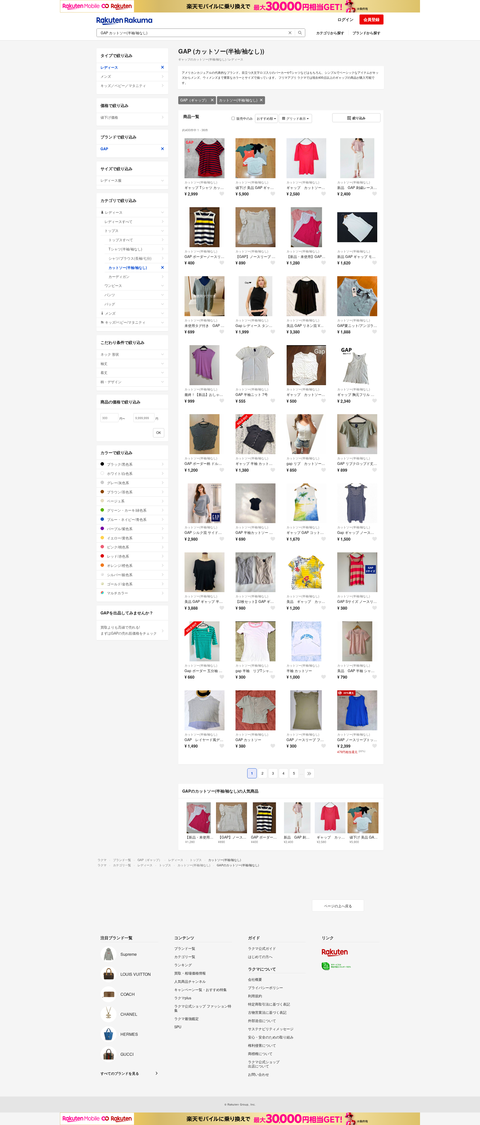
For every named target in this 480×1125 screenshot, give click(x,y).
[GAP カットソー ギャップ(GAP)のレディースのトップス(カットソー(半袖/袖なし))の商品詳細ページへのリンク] (256, 710)
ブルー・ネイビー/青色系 (126, 519)
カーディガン (119, 276)
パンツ (109, 294)
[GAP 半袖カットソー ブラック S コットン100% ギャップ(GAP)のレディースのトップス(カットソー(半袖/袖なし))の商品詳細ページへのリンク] (256, 503)
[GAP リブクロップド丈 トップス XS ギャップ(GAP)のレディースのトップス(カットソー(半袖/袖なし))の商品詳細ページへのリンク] (357, 434)
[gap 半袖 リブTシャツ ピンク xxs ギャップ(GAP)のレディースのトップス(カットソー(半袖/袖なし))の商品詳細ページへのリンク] (256, 641)
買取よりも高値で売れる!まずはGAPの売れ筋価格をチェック (128, 630)
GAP (104, 148)
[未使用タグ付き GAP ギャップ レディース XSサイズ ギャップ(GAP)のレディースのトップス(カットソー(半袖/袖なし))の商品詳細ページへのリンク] (204, 296)
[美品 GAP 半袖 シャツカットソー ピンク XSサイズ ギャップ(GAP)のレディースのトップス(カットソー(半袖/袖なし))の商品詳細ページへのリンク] (357, 641)
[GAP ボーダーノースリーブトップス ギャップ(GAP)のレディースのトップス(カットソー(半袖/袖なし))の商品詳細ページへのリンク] (204, 227)
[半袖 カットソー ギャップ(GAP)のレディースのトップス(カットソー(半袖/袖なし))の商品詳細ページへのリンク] (306, 641)
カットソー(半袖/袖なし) (238, 99)
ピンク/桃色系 (117, 546)
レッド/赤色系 (117, 556)
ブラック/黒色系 (119, 464)
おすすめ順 (265, 118)
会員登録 (372, 19)
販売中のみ (244, 118)
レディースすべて (118, 221)
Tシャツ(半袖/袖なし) (125, 248)
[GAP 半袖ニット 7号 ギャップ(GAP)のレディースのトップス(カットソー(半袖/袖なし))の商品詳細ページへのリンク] (256, 365)
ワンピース (113, 285)
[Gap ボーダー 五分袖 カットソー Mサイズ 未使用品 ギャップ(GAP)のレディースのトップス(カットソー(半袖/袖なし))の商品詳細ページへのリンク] (204, 641)
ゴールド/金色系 (119, 583)
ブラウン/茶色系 (119, 491)
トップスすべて (120, 239)
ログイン (346, 19)
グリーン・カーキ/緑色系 (126, 510)
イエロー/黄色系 (119, 537)
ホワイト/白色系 (119, 473)
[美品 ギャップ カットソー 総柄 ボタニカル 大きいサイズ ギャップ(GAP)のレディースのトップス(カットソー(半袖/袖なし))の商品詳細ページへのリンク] (306, 572)
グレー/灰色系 (117, 482)
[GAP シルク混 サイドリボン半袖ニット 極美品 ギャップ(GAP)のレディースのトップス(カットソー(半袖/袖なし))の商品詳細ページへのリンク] (204, 503)
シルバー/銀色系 (119, 574)
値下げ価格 (109, 117)
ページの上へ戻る (338, 905)
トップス (111, 230)
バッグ (109, 303)
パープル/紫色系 (119, 528)
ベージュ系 (115, 500)
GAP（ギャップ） (194, 99)
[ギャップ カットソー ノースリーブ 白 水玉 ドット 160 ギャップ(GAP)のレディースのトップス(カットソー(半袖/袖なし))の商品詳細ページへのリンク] (306, 365)
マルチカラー (117, 592)
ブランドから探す (366, 32)
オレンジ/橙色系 (119, 565)
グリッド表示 (296, 118)
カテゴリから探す (330, 32)
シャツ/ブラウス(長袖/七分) (130, 258)
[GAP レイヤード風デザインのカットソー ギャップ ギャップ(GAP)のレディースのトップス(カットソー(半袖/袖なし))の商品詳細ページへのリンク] (204, 710)
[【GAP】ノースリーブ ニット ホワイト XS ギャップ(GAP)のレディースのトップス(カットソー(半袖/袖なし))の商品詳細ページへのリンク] (256, 227)
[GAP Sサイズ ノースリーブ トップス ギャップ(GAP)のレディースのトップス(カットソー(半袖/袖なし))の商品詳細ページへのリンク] (357, 572)
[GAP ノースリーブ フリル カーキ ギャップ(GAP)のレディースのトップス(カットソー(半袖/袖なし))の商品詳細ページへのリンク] (306, 710)
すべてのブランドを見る (119, 1073)
